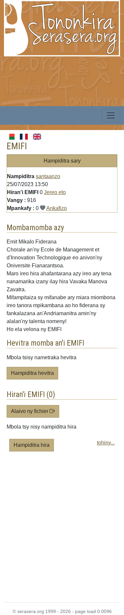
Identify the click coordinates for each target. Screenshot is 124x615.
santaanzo (48, 176)
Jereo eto (55, 192)
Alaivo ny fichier (30, 411)
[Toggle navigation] (111, 115)
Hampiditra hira (32, 445)
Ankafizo (56, 208)
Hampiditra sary (62, 161)
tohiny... (106, 442)
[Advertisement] (62, 529)
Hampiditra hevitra (32, 373)
